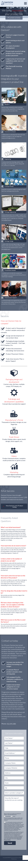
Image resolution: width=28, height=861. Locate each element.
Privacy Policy (19, 857)
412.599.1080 (11, 724)
